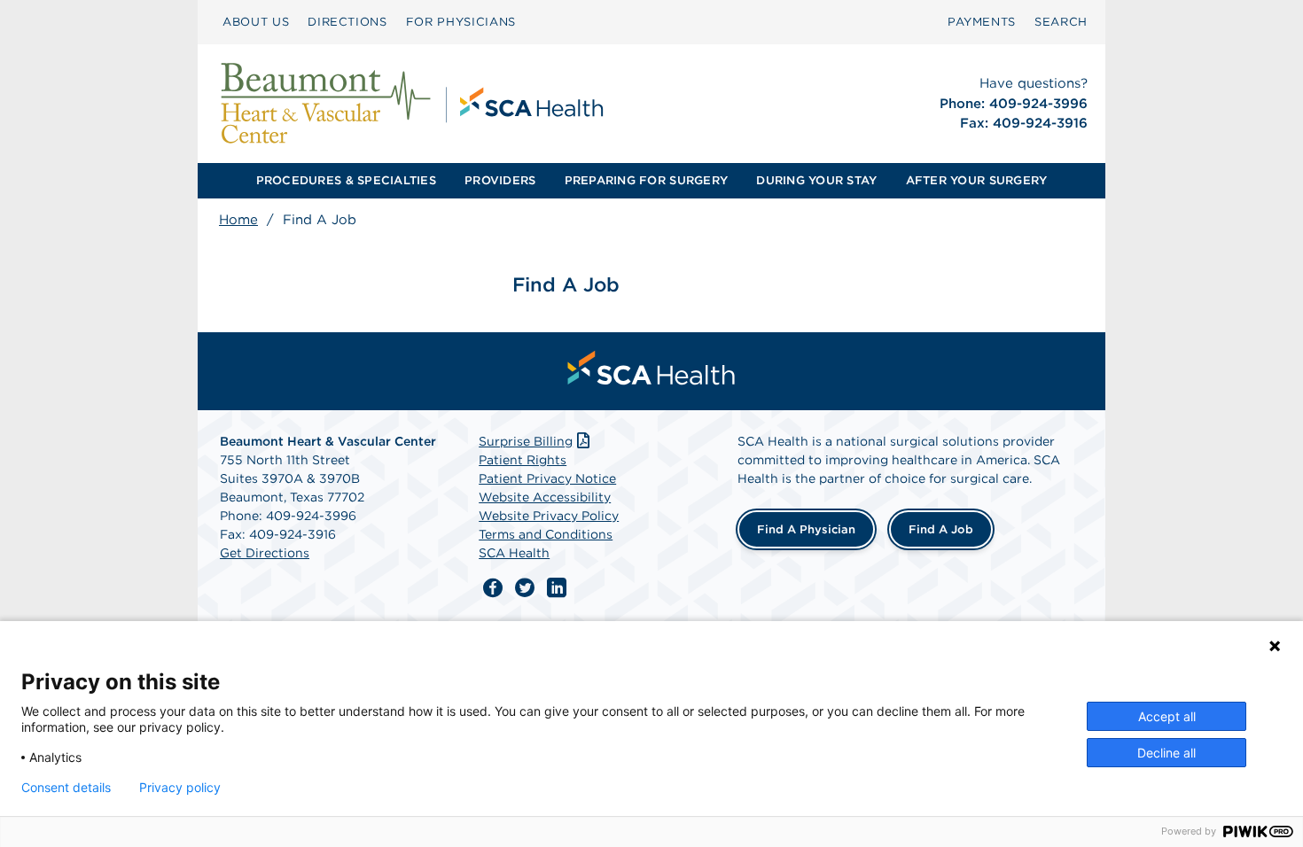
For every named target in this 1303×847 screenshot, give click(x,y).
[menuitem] (255, 22)
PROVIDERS (499, 180)
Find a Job (941, 529)
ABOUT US (255, 21)
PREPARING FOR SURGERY (646, 180)
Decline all (1166, 752)
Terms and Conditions (545, 534)
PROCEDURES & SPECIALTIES (346, 180)
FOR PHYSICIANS (461, 21)
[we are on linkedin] (556, 588)
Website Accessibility (545, 497)
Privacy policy (180, 788)
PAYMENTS (982, 21)
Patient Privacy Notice (547, 478)
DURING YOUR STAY (816, 180)
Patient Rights (522, 460)
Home (238, 220)
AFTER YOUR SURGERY (977, 180)
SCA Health (514, 553)
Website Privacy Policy (549, 516)
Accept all (1167, 716)
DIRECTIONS (347, 21)
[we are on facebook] (493, 588)
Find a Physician (806, 529)
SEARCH (1061, 21)
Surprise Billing (526, 441)
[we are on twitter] (525, 588)
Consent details (66, 788)
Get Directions (264, 553)
